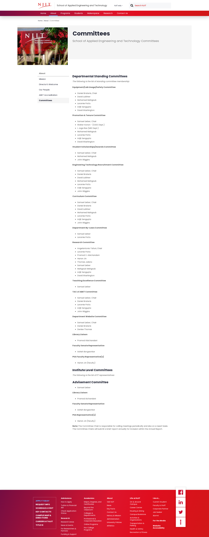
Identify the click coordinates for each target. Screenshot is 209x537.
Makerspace (93, 13)
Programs (65, 13)
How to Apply (66, 502)
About (53, 13)
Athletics (110, 526)
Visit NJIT (110, 502)
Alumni (156, 515)
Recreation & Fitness (138, 532)
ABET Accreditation (48, 95)
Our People (44, 89)
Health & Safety (136, 529)
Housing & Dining (137, 511)
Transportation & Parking (137, 524)
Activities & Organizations (136, 519)
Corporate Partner (160, 509)
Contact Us (122, 13)
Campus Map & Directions (43, 516)
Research (108, 13)
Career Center (136, 507)
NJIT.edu (117, 5)
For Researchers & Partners (68, 530)
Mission (42, 79)
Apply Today (42, 501)
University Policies (114, 522)
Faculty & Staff (159, 505)
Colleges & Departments (89, 514)
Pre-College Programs (89, 529)
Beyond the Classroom (89, 508)
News (109, 505)
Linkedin (181, 502)
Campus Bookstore (138, 514)
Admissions (66, 498)
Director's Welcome (48, 84)
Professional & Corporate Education (93, 520)
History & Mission (114, 515)
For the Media (159, 521)
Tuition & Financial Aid (68, 506)
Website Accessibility (158, 527)
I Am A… (156, 498)
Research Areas (67, 522)
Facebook (181, 492)
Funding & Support (69, 534)
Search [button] (132, 6)
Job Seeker (157, 512)
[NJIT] (45, 6)
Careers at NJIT (44, 521)
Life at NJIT (135, 498)
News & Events (67, 525)
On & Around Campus (135, 503)
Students (78, 13)
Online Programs (91, 524)
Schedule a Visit (44, 508)
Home (43, 13)
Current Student (160, 502)
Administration (113, 519)
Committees (54, 21)
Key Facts (111, 509)
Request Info (43, 504)
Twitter (181, 512)
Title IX (39, 525)
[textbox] (150, 5)
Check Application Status (68, 512)
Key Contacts (43, 512)
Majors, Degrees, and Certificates (92, 503)
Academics (89, 498)
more (181, 522)
